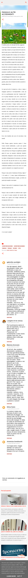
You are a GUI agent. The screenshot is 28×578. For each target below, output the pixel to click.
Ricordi (15, 248)
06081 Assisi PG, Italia (12, 250)
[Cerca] (26, 2)
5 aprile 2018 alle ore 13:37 (13, 264)
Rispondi (9, 317)
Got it (19, 576)
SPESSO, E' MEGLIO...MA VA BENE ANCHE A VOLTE (13, 506)
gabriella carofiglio (13, 262)
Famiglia (4, 248)
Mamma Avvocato (13, 345)
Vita (19, 248)
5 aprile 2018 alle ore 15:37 (13, 322)
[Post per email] (3, 244)
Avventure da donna (7, 246)
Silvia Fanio (11, 407)
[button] (3, 20)
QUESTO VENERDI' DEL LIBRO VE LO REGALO (12, 531)
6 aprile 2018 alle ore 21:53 (13, 408)
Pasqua (9, 248)
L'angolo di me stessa (14, 321)
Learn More (11, 576)
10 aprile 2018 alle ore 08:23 (13, 443)
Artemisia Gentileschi (14, 441)
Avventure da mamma (19, 246)
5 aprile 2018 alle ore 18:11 (13, 346)
